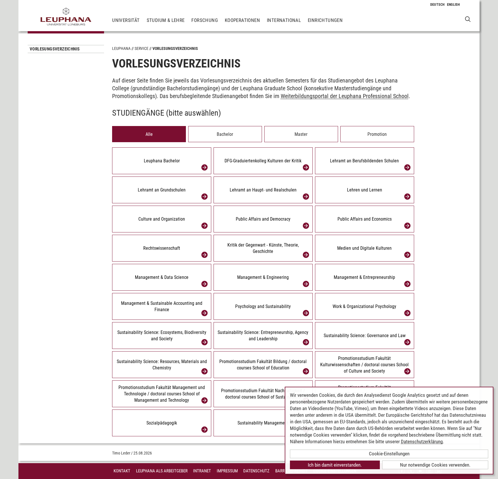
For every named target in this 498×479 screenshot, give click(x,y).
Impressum (227, 471)
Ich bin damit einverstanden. (335, 465)
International (284, 20)
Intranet (202, 471)
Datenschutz (256, 471)
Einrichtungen (325, 20)
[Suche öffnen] (467, 19)
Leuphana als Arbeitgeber (162, 471)
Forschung (204, 20)
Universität (125, 20)
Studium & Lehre (166, 20)
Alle (149, 134)
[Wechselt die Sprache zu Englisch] (453, 5)
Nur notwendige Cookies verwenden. (435, 465)
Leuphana (121, 48)
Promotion (377, 134)
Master (301, 134)
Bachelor (225, 134)
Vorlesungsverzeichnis (55, 49)
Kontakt (122, 471)
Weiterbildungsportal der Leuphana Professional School (345, 96)
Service (141, 48)
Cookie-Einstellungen (389, 454)
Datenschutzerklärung (422, 441)
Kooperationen (242, 20)
